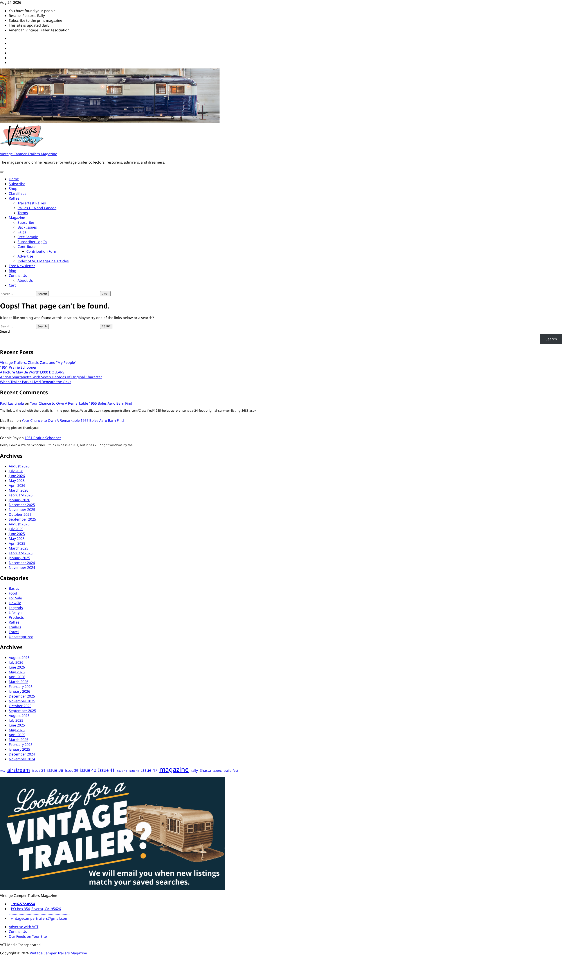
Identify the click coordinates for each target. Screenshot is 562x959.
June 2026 (17, 475)
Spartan (217, 770)
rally (194, 770)
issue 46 (134, 771)
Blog (12, 270)
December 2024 (22, 562)
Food (13, 593)
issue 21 (38, 770)
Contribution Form (41, 251)
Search (5, 331)
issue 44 (122, 771)
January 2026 (19, 500)
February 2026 (20, 495)
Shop (13, 188)
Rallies (14, 198)
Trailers (15, 627)
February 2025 (20, 553)
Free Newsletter (22, 265)
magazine (174, 769)
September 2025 (22, 519)
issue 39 (71, 770)
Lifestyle (15, 612)
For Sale (15, 598)
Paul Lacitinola (12, 403)
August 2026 (19, 466)
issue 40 (88, 770)
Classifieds (17, 193)
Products (16, 617)
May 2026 (17, 480)
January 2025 (19, 557)
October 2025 (20, 514)
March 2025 (18, 548)
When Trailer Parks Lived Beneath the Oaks (35, 381)
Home (14, 179)
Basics (14, 588)
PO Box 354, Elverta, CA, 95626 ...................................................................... (39, 911)
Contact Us (18, 275)
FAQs (22, 232)
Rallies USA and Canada (37, 208)
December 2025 (22, 504)
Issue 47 (149, 770)
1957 (2, 770)
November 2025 (22, 509)
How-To (15, 602)
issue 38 (55, 770)
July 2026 (16, 471)
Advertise (25, 256)
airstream (18, 769)
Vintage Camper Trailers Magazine (28, 153)
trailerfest (231, 770)
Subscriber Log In (32, 241)
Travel (14, 631)
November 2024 (22, 567)
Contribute (27, 246)
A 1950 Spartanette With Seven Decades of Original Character (51, 377)
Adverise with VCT (23, 926)
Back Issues (27, 227)
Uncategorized (21, 636)
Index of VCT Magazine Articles (43, 261)
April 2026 (17, 485)
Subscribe (17, 183)
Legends (16, 607)
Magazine (17, 217)
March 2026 (18, 490)
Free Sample (28, 236)
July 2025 (16, 528)
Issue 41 (106, 770)
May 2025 (17, 538)
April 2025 (17, 543)
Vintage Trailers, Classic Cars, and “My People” (38, 362)
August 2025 (19, 524)
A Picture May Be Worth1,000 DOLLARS (32, 372)
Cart (12, 285)
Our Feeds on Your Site (28, 936)
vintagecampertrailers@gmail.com (39, 918)
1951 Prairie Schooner (18, 367)
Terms (23, 212)
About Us (25, 280)
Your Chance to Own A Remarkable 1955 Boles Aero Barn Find (81, 403)
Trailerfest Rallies (32, 203)
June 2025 (17, 533)
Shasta (205, 770)
